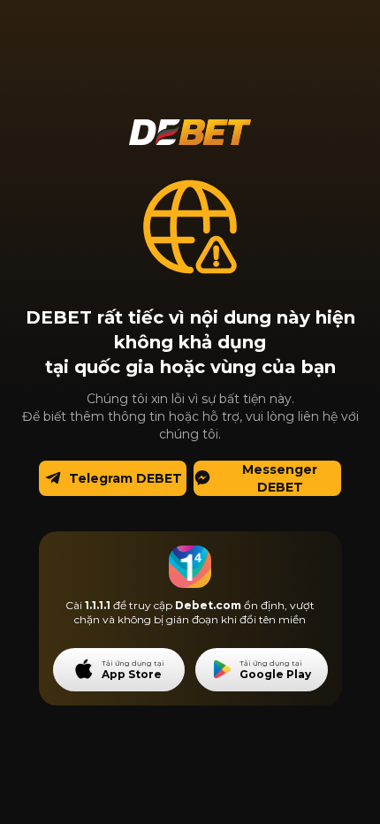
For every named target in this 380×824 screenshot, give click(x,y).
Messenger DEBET (279, 478)
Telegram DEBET (125, 478)
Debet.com (208, 605)
